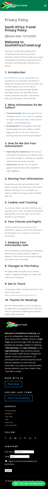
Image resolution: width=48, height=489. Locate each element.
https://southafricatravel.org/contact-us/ (21, 295)
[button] (29, 483)
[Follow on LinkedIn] (30, 438)
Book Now (13, 384)
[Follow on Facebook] (6, 438)
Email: (7, 456)
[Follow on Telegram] (35, 438)
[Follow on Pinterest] (25, 438)
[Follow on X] (20, 438)
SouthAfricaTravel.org (15, 78)
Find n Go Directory (19, 398)
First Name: (10, 452)
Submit (8, 470)
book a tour (20, 116)
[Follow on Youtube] (15, 438)
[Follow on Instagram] (10, 438)
